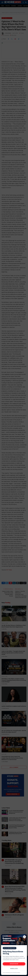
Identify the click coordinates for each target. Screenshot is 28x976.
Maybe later (14, 968)
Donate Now (14, 963)
